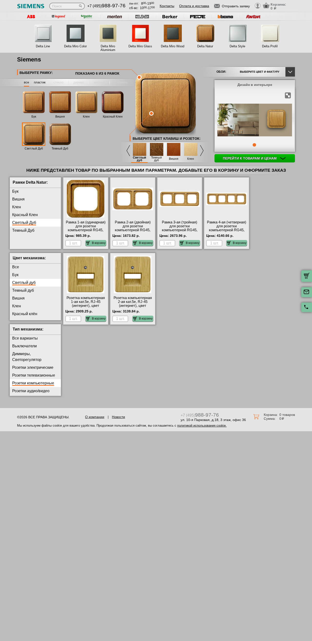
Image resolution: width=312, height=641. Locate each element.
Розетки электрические (32, 367)
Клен (86, 116)
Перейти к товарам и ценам (250, 158)
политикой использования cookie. (202, 425)
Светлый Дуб (34, 148)
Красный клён (24, 314)
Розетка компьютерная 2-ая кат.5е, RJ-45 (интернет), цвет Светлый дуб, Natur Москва (133, 305)
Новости (118, 417)
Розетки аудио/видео (30, 391)
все (26, 82)
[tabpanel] (254, 120)
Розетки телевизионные (33, 375)
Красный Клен (113, 116)
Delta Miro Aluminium (107, 48)
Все (15, 267)
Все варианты (25, 338)
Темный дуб (156, 159)
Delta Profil (270, 46)
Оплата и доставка (194, 6)
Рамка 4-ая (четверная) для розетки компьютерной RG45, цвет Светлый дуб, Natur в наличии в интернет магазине (226, 232)
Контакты (167, 6)
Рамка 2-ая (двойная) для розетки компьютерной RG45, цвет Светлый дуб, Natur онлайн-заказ (133, 230)
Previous (128, 150)
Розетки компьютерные (33, 383)
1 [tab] (254, 144)
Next (202, 150)
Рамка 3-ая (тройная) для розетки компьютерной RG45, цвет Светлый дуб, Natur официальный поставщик (179, 232)
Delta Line (43, 46)
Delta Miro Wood (172, 46)
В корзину (99, 243)
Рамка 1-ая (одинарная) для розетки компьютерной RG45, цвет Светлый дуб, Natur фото (86, 230)
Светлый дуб (139, 159)
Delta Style (237, 46)
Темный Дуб (60, 148)
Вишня (60, 116)
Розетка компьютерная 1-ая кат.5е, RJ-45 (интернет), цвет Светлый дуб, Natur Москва (86, 305)
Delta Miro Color (75, 46)
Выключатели (24, 346)
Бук (33, 116)
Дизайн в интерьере (254, 85)
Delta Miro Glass (140, 46)
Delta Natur (205, 46)
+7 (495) (106, 6)
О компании (94, 417)
